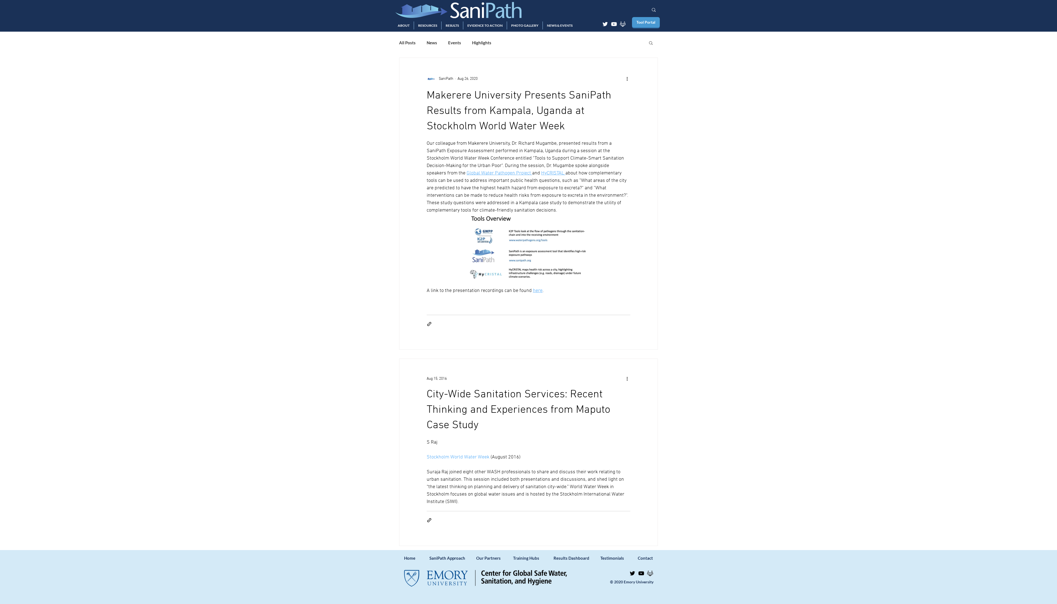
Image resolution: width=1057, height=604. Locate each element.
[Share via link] (429, 324)
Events (454, 42)
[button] (404, 25)
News (432, 42)
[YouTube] (614, 24)
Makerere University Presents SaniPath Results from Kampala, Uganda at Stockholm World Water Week (519, 111)
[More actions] (627, 78)
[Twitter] (605, 24)
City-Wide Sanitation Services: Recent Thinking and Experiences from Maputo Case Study (518, 410)
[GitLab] (622, 24)
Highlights (481, 42)
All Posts (407, 42)
